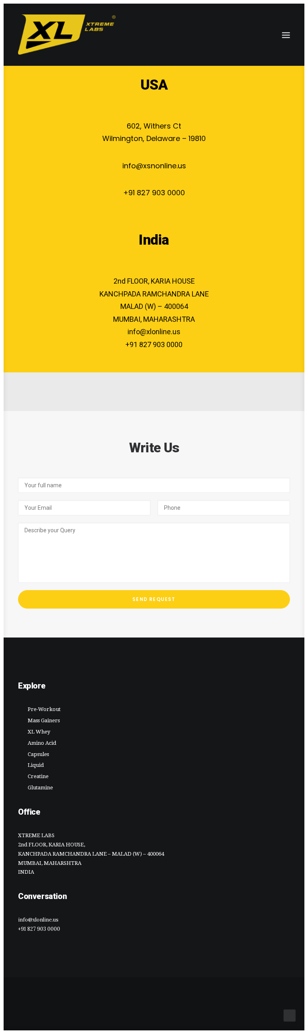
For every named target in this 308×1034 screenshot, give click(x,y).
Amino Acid (42, 743)
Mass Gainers (44, 720)
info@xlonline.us (38, 919)
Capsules (38, 754)
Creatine (38, 776)
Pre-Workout (44, 709)
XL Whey (39, 732)
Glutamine (40, 788)
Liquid (36, 765)
